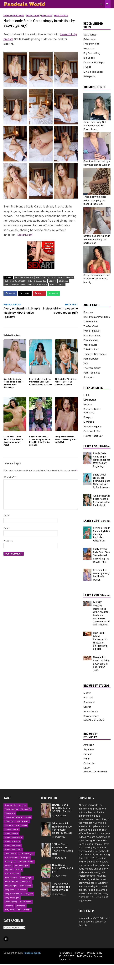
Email (6, 528)
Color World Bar (92, 431)
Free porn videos (25, 861)
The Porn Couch (92, 368)
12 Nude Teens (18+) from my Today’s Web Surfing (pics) (62, 849)
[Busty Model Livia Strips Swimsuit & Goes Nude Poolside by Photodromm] (87, 474)
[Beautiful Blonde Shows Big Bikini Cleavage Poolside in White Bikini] (87, 528)
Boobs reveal (23, 821)
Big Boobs (89, 57)
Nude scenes (25, 885)
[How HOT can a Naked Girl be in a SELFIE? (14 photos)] (46, 805)
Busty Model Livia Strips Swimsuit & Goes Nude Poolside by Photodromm (40, 382)
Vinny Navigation (92, 426)
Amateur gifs (10, 805)
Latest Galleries (95, 446)
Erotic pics (25, 857)
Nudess (87, 404)
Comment (10, 477)
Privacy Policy (94, 952)
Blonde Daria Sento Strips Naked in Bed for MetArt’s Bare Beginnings (13, 383)
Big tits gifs (26, 809)
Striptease (20, 906)
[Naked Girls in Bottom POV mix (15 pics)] (46, 865)
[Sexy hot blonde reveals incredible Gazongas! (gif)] (46, 883)
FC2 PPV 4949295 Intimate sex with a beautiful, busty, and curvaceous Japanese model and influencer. (101, 613)
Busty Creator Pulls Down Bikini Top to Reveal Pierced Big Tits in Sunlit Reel (101, 555)
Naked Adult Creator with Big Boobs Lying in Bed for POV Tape (101, 663)
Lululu (86, 395)
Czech (86, 768)
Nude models (61, 15)
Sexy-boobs (10, 889)
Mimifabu (88, 421)
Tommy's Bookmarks (94, 354)
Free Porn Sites (92, 335)
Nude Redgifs (11, 885)
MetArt (87, 693)
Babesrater (89, 39)
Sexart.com (24, 234)
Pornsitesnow (91, 340)
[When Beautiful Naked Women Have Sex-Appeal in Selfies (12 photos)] (46, 823)
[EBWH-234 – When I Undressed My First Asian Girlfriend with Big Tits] (87, 633)
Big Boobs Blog (91, 53)
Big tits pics (42, 277)
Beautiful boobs (24, 277)
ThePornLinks (91, 321)
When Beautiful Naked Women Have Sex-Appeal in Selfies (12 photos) (62, 828)
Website (8, 541)
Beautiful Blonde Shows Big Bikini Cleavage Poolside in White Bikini (101, 534)
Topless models (23, 910)
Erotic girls (32, 15)
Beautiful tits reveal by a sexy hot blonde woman (101, 575)
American (88, 744)
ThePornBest (90, 326)
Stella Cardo (57, 284)
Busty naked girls (12, 841)
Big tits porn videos (13, 817)
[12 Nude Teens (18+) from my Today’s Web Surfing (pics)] (46, 844)
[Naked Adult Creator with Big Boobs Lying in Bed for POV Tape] (87, 657)
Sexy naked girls (12, 898)
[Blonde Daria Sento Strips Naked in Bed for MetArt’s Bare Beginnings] (87, 453)
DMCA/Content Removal (90, 956)
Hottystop (88, 48)
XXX (85, 363)
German (87, 754)
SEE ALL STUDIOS (93, 719)
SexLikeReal (90, 34)
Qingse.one (89, 399)
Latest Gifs (91, 520)
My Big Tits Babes (93, 71)
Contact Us (65, 959)
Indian (86, 758)
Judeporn (88, 377)
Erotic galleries (37, 281)
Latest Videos (93, 595)
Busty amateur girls (13, 837)
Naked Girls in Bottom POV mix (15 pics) (62, 868)
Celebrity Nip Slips (93, 62)
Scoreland (89, 702)
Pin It (41, 293)
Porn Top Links (91, 372)
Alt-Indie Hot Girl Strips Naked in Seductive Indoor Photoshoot (65, 382)
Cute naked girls (26, 853)
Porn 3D (79, 952)
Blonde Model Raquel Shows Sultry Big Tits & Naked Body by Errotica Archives (39, 440)
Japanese (88, 749)
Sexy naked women (15, 284)
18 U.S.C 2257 (66, 956)
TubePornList (90, 349)
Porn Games (65, 952)
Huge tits (9, 869)
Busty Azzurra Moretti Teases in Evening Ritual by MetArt (66, 439)
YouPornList (90, 344)
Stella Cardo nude (13, 15)
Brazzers (88, 312)
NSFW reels (26, 881)
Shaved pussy (11, 902)
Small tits (9, 906)
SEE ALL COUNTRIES (95, 771)
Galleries (46, 15)
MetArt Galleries (12, 873)
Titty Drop (9, 910)
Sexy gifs (29, 894)
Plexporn (88, 417)
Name (6, 515)
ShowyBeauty (91, 716)
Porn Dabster (90, 358)
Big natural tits (11, 809)
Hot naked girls (21, 865)
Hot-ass (8, 865)
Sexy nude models (37, 284)
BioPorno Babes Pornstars (92, 411)
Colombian (89, 763)
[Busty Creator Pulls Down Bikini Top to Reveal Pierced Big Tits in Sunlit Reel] (87, 549)
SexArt (52, 281)
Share (12, 293)
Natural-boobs (11, 881)
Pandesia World (32, 952)
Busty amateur (11, 833)
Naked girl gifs (26, 877)
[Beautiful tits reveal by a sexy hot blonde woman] (87, 570)
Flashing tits (10, 861)
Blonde (28, 817)
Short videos (25, 902)
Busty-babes (21, 825)
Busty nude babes (13, 845)
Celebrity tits (10, 853)
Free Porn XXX (91, 44)
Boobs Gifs (9, 821)
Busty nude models (15, 281)
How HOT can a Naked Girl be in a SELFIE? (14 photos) (62, 808)
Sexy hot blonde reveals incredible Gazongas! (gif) (61, 886)
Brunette (9, 825)
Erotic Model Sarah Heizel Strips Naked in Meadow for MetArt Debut (13, 440)
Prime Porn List (91, 330)
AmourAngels (90, 711)
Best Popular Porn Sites (96, 317)
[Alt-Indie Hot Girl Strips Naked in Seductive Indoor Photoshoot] (87, 495)
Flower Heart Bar (92, 435)
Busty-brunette (11, 829)
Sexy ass (63, 281)
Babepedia (89, 76)
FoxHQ (87, 67)
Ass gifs (22, 805)
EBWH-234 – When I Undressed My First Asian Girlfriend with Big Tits (100, 641)
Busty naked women (62, 277)
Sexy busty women (13, 894)
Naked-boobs (11, 877)
